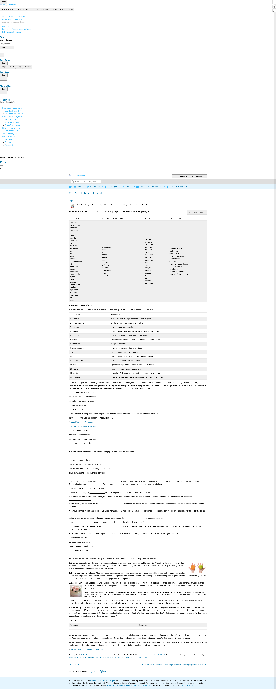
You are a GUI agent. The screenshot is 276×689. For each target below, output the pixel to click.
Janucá (89, 649)
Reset (4, 63)
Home (79, 187)
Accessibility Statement (143, 685)
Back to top (73, 664)
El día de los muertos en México (85, 426)
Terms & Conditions (125, 685)
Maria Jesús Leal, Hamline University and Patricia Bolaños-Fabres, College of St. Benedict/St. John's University (108, 657)
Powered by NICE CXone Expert (103, 681)
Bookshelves (95, 187)
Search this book (6, 40)
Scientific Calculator (12, 125)
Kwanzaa (99, 649)
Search (73, 181)
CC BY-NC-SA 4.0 (159, 655)
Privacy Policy (112, 685)
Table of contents (197, 212)
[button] (9, 142)
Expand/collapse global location (205, 186)
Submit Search (7, 47)
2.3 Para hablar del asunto (89, 655)
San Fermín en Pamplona (82, 422)
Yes (95, 671)
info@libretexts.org (186, 685)
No (104, 671)
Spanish (128, 187)
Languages (113, 187)
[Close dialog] (1, 165)
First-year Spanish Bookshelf (151, 187)
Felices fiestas (77, 649)
